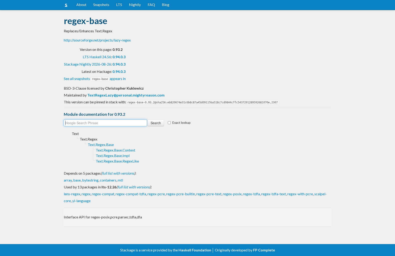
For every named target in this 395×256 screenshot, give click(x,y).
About (81, 4)
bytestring (90, 180)
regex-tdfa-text (273, 194)
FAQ (151, 4)
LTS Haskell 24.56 (97, 57)
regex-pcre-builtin (180, 194)
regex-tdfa (251, 194)
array (68, 180)
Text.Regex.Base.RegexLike (117, 161)
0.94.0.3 (118, 57)
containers (108, 180)
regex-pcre (156, 194)
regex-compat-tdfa (131, 194)
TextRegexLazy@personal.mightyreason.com (126, 95)
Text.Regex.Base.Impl (113, 155)
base (77, 180)
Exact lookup (181, 122)
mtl (120, 180)
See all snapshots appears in (95, 78)
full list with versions (118, 173)
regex (86, 194)
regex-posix (232, 194)
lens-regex (72, 194)
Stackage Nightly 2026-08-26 (87, 64)
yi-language (81, 200)
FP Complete (264, 250)
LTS (119, 4)
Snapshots (101, 4)
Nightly (135, 4)
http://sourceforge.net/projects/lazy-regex (97, 40)
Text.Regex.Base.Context (115, 150)
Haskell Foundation (195, 250)
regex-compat (103, 194)
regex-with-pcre (300, 194)
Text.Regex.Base (101, 144)
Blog (165, 4)
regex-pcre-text (209, 194)
